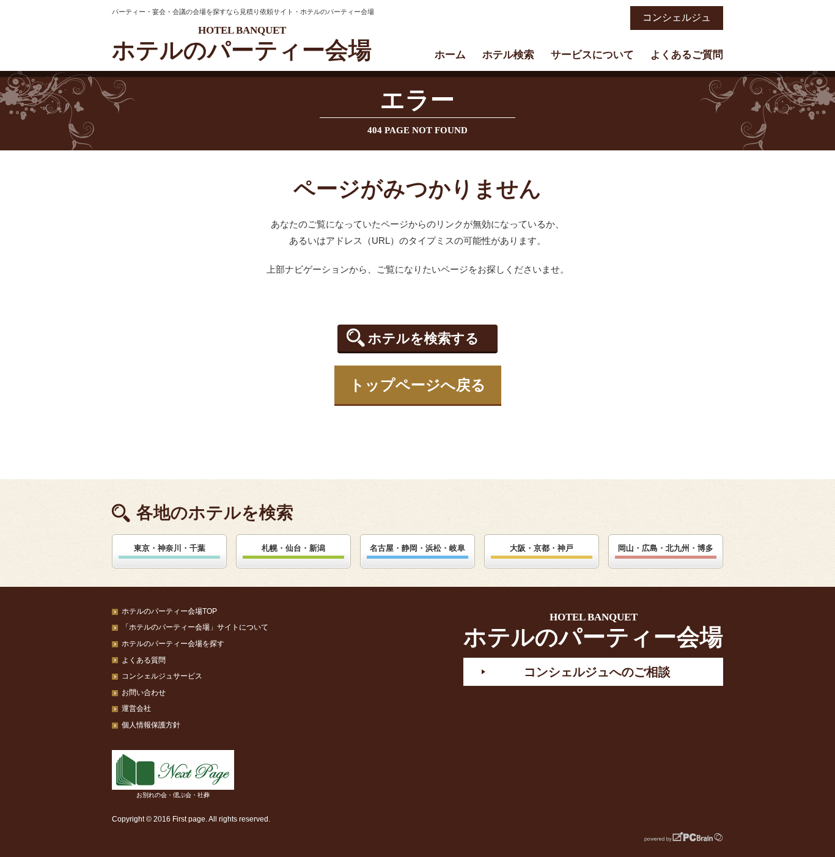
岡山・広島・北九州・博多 (665, 548)
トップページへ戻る (418, 385)
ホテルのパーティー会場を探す (173, 643)
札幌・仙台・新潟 (293, 548)
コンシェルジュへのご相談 (597, 672)
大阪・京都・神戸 (541, 548)
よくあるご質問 (686, 55)
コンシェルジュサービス (162, 676)
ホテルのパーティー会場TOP (169, 611)
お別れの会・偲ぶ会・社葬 (173, 795)
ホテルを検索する (423, 338)
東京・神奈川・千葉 (169, 548)
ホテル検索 (508, 55)
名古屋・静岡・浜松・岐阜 (417, 548)
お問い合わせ (144, 692)
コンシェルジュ (676, 17)
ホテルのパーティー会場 (242, 43)
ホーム (450, 55)
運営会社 (136, 708)
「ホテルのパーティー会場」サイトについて (195, 627)
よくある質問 (144, 660)
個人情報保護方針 (151, 725)
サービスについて (592, 55)
